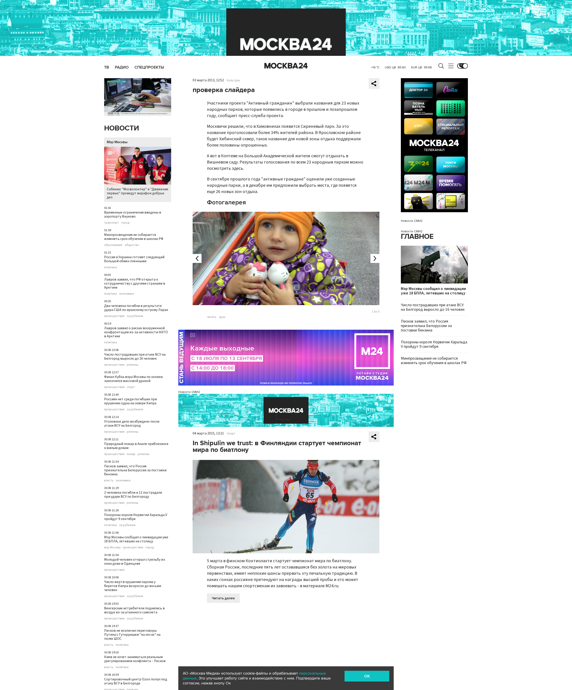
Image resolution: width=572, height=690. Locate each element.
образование (113, 245)
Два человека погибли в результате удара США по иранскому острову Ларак (136, 307)
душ (222, 317)
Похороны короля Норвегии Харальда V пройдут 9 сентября (135, 516)
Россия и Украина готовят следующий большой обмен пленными (134, 259)
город (125, 222)
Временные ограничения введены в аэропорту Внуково (132, 214)
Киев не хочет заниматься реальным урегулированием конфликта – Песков (135, 658)
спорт (131, 387)
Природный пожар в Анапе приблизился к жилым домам (136, 445)
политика (110, 267)
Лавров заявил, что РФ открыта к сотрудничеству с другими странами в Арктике (134, 283)
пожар (131, 454)
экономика (126, 293)
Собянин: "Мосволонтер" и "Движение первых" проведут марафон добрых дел (137, 193)
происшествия (114, 316)
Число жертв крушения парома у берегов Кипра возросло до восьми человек (132, 585)
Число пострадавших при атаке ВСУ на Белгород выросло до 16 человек (135, 356)
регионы (132, 364)
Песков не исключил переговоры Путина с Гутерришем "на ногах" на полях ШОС (132, 634)
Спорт (231, 433)
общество (132, 245)
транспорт (111, 222)
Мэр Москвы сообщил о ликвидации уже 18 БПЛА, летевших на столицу (136, 539)
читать (211, 317)
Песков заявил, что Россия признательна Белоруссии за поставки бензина (135, 470)
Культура (233, 80)
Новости (121, 128)
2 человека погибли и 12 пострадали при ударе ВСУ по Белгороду (133, 494)
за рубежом (135, 316)
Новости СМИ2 (189, 392)
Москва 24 (286, 66)
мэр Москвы (112, 547)
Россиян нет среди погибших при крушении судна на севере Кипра (130, 401)
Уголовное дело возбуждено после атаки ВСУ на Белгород (132, 423)
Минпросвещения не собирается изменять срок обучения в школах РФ (133, 236)
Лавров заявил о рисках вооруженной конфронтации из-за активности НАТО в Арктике (136, 332)
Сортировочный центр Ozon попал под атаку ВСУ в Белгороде (135, 681)
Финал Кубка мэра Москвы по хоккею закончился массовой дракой (133, 378)
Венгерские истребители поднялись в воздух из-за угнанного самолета (134, 610)
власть (109, 480)
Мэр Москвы (117, 142)
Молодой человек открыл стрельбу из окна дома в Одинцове (134, 561)
